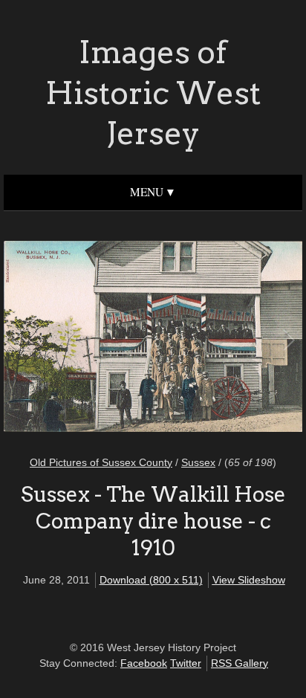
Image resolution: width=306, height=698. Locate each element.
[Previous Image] (85, 338)
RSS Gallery (239, 663)
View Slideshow (248, 580)
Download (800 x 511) (151, 580)
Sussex (198, 462)
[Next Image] (220, 338)
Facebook (143, 663)
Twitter (185, 663)
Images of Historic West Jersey (153, 92)
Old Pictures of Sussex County (101, 462)
